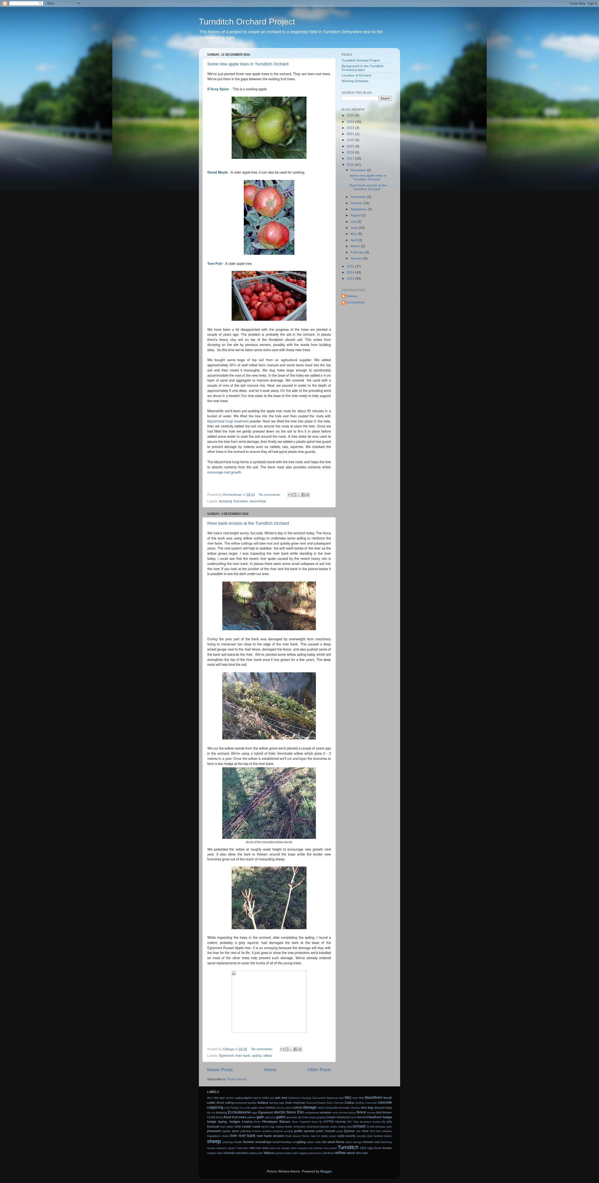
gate (260, 1117)
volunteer (242, 1153)
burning (273, 1102)
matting (279, 1126)
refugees (387, 1131)
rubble (324, 1136)
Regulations (213, 1136)
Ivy (383, 1121)
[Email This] (290, 494)
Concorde (371, 1102)
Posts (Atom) (237, 1079)
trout (326, 1148)
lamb (238, 1126)
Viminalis (229, 1153)
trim (311, 1148)
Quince (349, 1131)
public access (304, 1131)
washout (279, 1153)
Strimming (386, 1142)
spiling (256, 1055)
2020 (351, 140)
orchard (359, 1126)
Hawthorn (374, 1117)
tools (272, 1148)
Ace (216, 1097)
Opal (349, 1126)
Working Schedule (355, 81)
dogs (389, 1107)
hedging (247, 1121)
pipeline (226, 1131)
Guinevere (343, 1117)
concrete (385, 1102)
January (357, 258)
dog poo (379, 1107)
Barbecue (332, 1097)
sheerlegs (228, 1142)
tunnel (333, 1148)
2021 (351, 134)
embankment (312, 1112)
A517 (210, 1097)
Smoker (248, 1142)
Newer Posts (220, 1069)
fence (361, 1112)
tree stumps (283, 1148)
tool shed (262, 1148)
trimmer (318, 1148)
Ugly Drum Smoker (379, 1148)
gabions (251, 1117)
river (233, 1135)
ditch (364, 1107)
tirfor (253, 1148)
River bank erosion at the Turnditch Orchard (248, 523)
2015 (351, 266)
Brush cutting (225, 1102)
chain (288, 1102)
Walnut (269, 1153)
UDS (363, 1148)
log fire (265, 1126)
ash (272, 1097)
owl (377, 1126)
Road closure (293, 1136)
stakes (310, 1142)
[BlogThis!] (294, 494)
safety (341, 1136)
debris (321, 1107)
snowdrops (263, 1142)
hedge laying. (217, 1121)
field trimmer (384, 1112)
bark (341, 1097)
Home (270, 1069)
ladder (230, 1126)
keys (223, 1126)
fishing (219, 1117)
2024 (351, 122)
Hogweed (305, 1121)
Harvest (362, 1117)
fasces (352, 1112)
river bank (242, 1055)
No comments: (270, 494)
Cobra (349, 1102)
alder (222, 1097)
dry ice (211, 1112)
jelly (389, 1121)
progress (278, 1131)
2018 (351, 152)
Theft (239, 1148)
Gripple (331, 1117)
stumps (211, 1148)
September (359, 209)
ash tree (281, 1097)
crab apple (251, 1107)
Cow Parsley (231, 1107)
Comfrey (360, 1102)
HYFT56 (328, 1121)
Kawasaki (213, 1126)
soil (294, 1142)
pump (339, 1131)
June (355, 227)
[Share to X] (298, 494)
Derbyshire (331, 1107)
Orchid (370, 1126)
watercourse (315, 1153)
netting (342, 1126)
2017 (351, 158)
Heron (257, 1121)
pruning (288, 1131)
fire (213, 1117)
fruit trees (241, 501)
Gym (353, 1117)
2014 (351, 272)
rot (318, 1136)
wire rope (362, 1153)
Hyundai (340, 1121)
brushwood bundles (245, 1102)
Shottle (238, 1142)
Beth (361, 1097)
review (225, 1136)
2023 (351, 128)
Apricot (257, 1097)
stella (318, 1142)
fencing (371, 1112)
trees (294, 1148)
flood (227, 1117)
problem (267, 1131)
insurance (365, 1121)
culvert (288, 1107)
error (335, 1112)
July (354, 221)
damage (310, 1107)
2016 (351, 165)
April (354, 240)
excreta (343, 1112)
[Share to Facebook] (303, 494)
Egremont (226, 1055)
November (359, 197)
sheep (214, 1141)
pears (383, 1126)
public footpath (325, 1131)
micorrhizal (258, 501)
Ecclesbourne (239, 1112)
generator (291, 1117)
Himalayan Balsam (276, 1121)
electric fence (285, 1112)
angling (239, 1097)
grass (313, 1117)
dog (370, 1107)
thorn (246, 1148)
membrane (299, 1126)
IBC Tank (353, 1121)
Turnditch (348, 1147)
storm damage (353, 1142)
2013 (351, 278)
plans (235, 1131)
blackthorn (373, 1097)
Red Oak (375, 1131)
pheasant (214, 1131)
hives (295, 1121)
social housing (281, 1142)
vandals (211, 1153)
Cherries (339, 1102)
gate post (270, 1117)
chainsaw (299, 1102)
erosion (325, 1112)
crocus (280, 1107)
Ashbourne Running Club (302, 1097)
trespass (303, 1148)
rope (313, 1136)
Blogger (326, 1171)
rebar (365, 1131)
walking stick (255, 1153)
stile (324, 1142)
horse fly (317, 1121)
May (354, 234)
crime (261, 1107)
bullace (263, 1102)
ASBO (265, 1097)
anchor (230, 1097)
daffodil (297, 1107)
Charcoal (311, 1102)
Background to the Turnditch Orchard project (363, 68)
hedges (234, 1121)
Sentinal (378, 1136)
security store (365, 1136)
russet (332, 1136)
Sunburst (221, 1148)
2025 (351, 115)
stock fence (336, 1142)
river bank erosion (270, 1136)
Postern (256, 1131)
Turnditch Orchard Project (247, 21)
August (356, 215)
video (220, 1153)
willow (267, 1055)
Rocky (305, 1136)
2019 (351, 146)
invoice (377, 1121)
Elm (300, 1112)
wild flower (328, 1153)
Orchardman (355, 302)
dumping (225, 501)
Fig (209, 1117)
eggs (254, 1112)
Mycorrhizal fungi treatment (227, 421)
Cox (242, 1107)
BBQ (348, 1097)
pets (389, 1126)
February (358, 252)
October (357, 203)
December (359, 170)
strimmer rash (371, 1142)
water (288, 1153)
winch (351, 1153)
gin (299, 1117)
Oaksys (351, 296)
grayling (321, 1117)
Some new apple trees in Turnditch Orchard (248, 64)
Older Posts (319, 1069)
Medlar (288, 1126)
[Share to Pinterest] (307, 494)
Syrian (231, 1148)
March (356, 246)
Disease (355, 1107)
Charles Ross (325, 1102)
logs (272, 1126)
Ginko (305, 1117)
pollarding (245, 1131)
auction (322, 1097)
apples (248, 1097)
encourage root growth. (224, 472)
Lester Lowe (251, 1126)
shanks (388, 1136)
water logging (299, 1153)
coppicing (215, 1107)
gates (280, 1117)
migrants (324, 1126)
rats (358, 1131)
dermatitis (344, 1107)
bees (355, 1097)
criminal (270, 1107)
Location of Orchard (356, 75)
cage (281, 1102)
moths (333, 1126)
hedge (387, 1117)
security (350, 1136)
